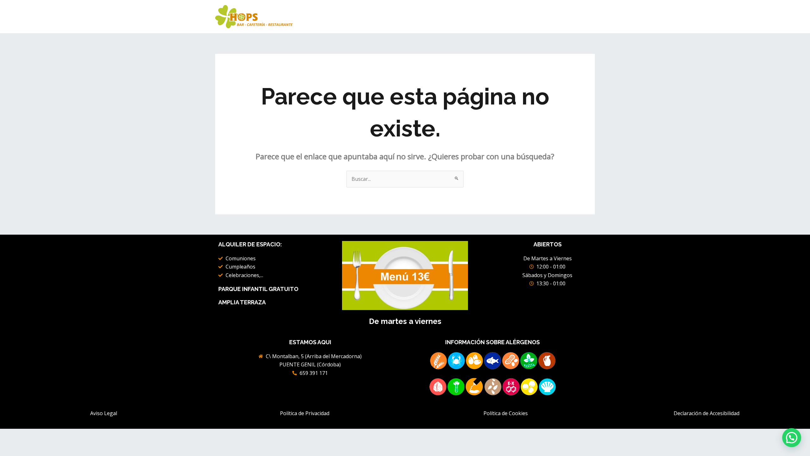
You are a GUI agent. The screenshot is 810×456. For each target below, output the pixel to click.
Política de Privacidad (304, 413)
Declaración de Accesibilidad (706, 413)
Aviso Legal (103, 413)
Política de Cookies (505, 413)
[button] (791, 437)
